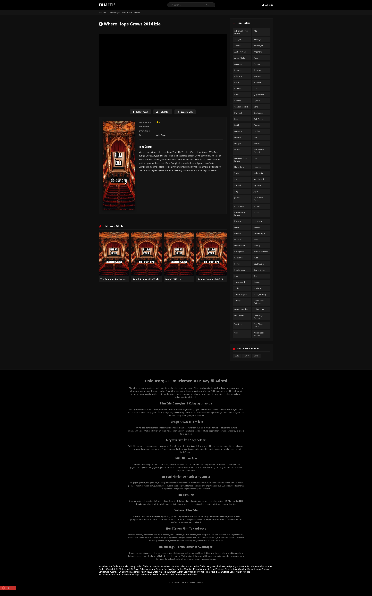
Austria (257, 64)
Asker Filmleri (240, 58)
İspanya (257, 185)
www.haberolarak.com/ (109, 574)
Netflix (256, 239)
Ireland (237, 185)
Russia (257, 257)
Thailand (257, 288)
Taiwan (257, 282)
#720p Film (155, 566)
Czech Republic (241, 106)
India (236, 173)
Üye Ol (137, 12)
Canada (237, 88)
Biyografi (258, 76)
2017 (247, 356)
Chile (256, 88)
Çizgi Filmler (259, 94)
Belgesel (238, 70)
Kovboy (237, 221)
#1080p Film (203, 571)
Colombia (238, 100)
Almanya (257, 39)
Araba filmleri (240, 51)
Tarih (236, 288)
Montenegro (259, 233)
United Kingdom (241, 309)
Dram (163, 135)
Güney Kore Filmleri (259, 150)
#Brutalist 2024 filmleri (117, 569)
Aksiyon (237, 39)
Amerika (238, 45)
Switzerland (239, 282)
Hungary (257, 167)
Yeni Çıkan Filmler (258, 325)
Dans (256, 106)
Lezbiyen (258, 221)
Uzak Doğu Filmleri (258, 316)
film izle (246, 571)
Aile (158, 135)
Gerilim (257, 143)
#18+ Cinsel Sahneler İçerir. (141, 569)
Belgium (257, 70)
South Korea (239, 270)
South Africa (259, 264)
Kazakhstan (239, 206)
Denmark (238, 113)
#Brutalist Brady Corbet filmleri (134, 566)
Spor (236, 276)
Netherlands (239, 245)
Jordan (237, 197)
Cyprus (257, 100)
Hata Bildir (164, 112)
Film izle (107, 4)
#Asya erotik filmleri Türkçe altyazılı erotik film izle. (231, 566)
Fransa (257, 137)
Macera (257, 227)
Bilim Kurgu (239, 76)
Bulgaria (257, 82)
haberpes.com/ (167, 574)
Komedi (257, 206)
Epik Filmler (258, 119)
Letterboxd (127, 12)
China (236, 94)
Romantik (238, 257)
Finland (237, 137)
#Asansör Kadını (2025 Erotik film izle (149, 571)
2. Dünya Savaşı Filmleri (241, 32)
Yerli (236, 332)
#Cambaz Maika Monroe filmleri (199, 569)
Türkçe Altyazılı (240, 294)
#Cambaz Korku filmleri (249, 569)
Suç (255, 276)
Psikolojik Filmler (261, 251)
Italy (236, 191)
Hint (255, 158)
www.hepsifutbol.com (186, 574)
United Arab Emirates (259, 301)
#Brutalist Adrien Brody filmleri (182, 571)
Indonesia (258, 173)
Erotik (236, 125)
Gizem (237, 149)
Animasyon (258, 45)
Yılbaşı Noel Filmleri (259, 334)
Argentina (258, 51)
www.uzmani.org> (130, 574)
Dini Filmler (258, 113)
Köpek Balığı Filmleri (239, 213)
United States (259, 309)
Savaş (236, 264)
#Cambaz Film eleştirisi (172, 566)
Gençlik (237, 143)
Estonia (257, 125)
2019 (256, 356)
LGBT (236, 227)
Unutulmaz (239, 315)
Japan (256, 191)
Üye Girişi (268, 4)
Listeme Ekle (186, 112)
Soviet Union (259, 270)
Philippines (239, 251)
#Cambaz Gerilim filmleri (195, 566)
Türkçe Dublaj (260, 294)
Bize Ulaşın (115, 12)
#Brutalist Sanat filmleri (231, 571)
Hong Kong (239, 167)
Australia (238, 64)
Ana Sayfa (103, 12)
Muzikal (237, 239)
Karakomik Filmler (258, 198)
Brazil (236, 82)
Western (238, 324)
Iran (236, 179)
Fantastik (238, 131)
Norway (257, 245)
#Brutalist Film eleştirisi (226, 569)
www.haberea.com (149, 574)
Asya (256, 58)
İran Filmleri (259, 179)
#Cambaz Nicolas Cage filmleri (169, 569)
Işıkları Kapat (142, 112)
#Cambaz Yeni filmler (109, 566)
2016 (237, 356)
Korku (256, 212)
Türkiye (237, 300)
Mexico (237, 233)
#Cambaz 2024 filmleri (120, 571)
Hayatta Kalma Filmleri (240, 159)
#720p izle (214, 571)
